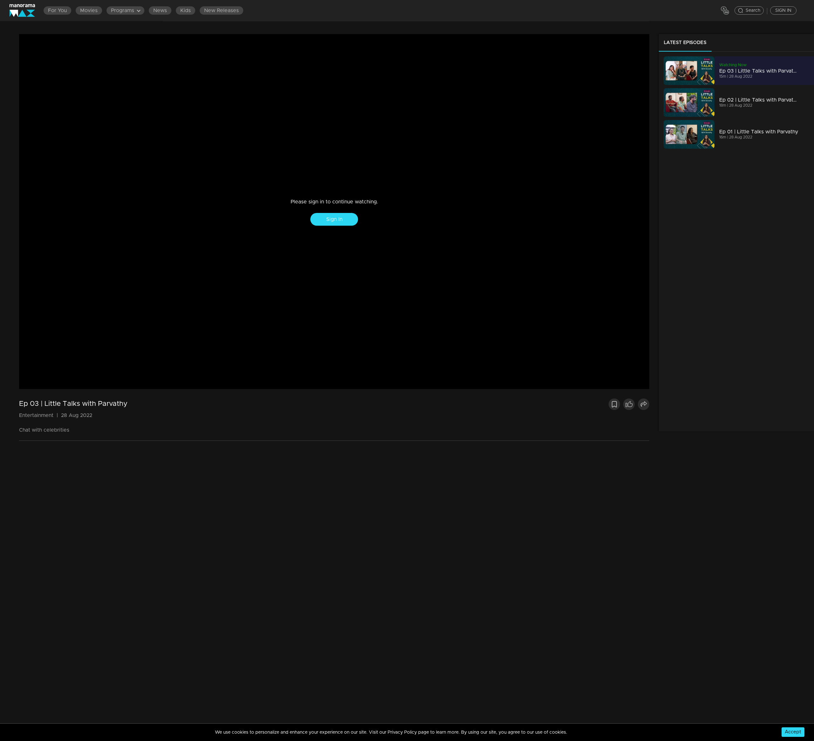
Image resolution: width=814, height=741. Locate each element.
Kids (185, 10)
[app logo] (25, 10)
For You (57, 10)
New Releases (221, 10)
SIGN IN (783, 10)
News (160, 10)
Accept (793, 732)
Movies (89, 10)
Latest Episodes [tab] (685, 42)
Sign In (334, 219)
